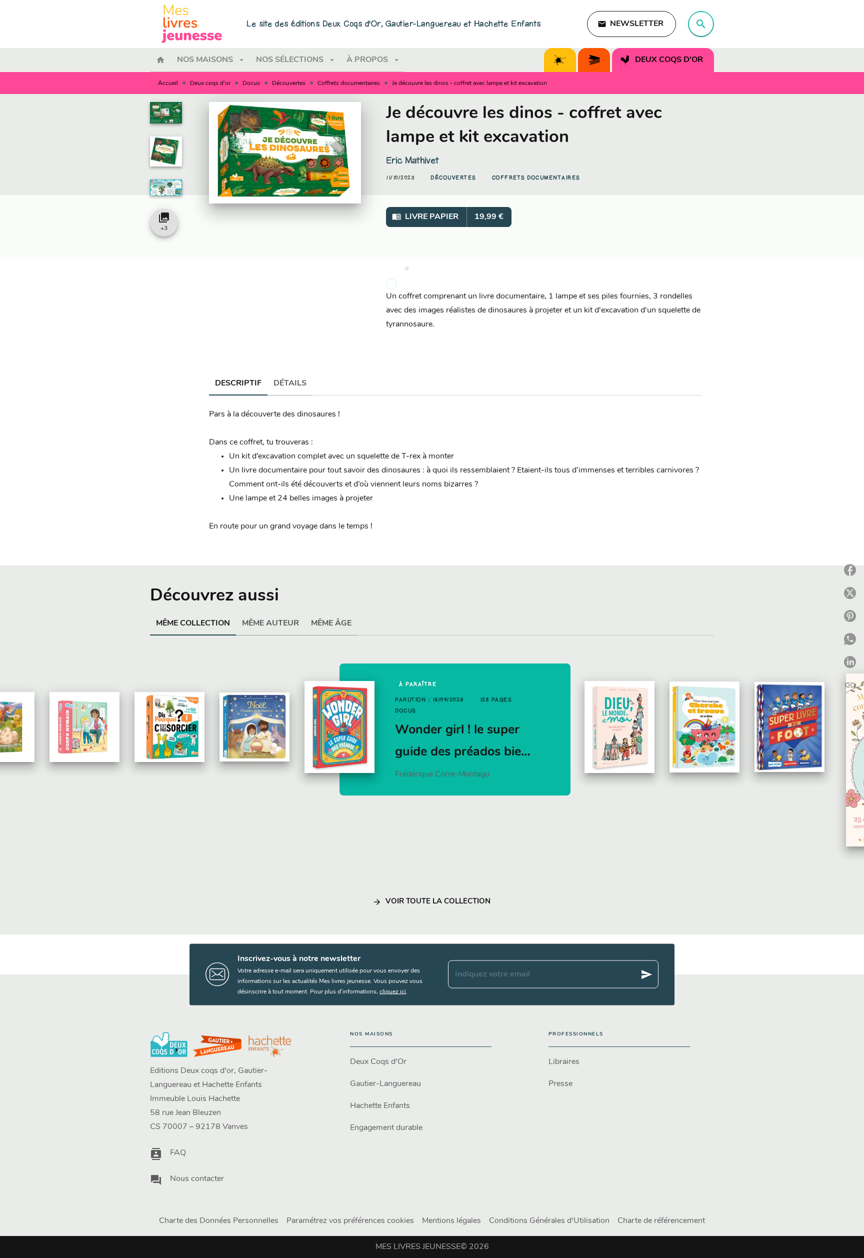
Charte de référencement (661, 1221)
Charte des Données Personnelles (218, 1221)
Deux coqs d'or (210, 83)
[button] (631, 24)
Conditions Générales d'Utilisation (549, 1221)
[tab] (160, 60)
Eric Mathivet (412, 160)
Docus (251, 83)
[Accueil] (192, 24)
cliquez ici (393, 991)
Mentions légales (451, 1221)
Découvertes (289, 83)
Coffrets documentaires (349, 83)
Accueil (168, 83)
